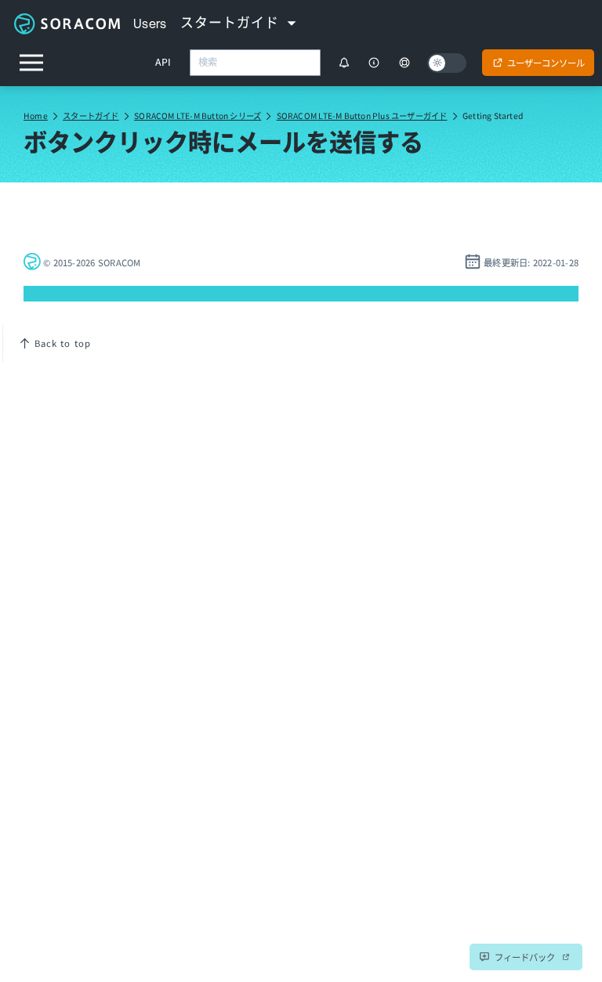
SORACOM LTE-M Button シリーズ (197, 115)
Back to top (62, 343)
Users (150, 23)
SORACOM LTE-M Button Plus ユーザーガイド (362, 115)
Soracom (66, 23)
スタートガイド (90, 115)
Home (36, 115)
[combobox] (255, 62)
